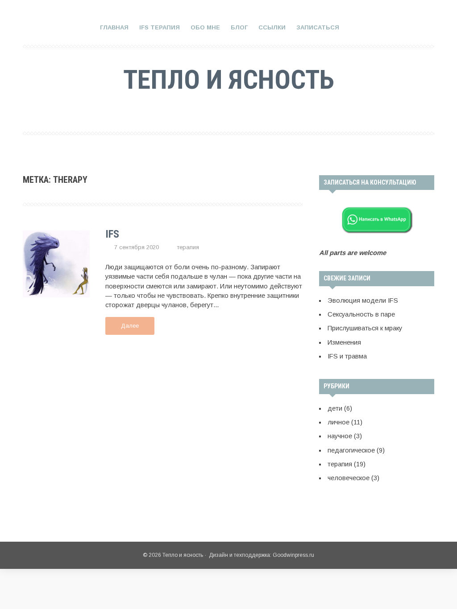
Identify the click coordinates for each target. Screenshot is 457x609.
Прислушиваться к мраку (365, 328)
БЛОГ (239, 27)
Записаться (317, 27)
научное (340, 436)
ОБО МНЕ (205, 27)
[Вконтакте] (215, 111)
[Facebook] (237, 111)
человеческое (349, 477)
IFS (112, 234)
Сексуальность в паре (361, 314)
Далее (130, 325)
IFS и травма (347, 356)
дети (335, 408)
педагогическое (351, 450)
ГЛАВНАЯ (114, 27)
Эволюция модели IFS (363, 300)
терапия (188, 247)
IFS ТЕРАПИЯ (159, 27)
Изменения (344, 342)
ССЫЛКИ (272, 27)
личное (338, 422)
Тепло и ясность (228, 79)
